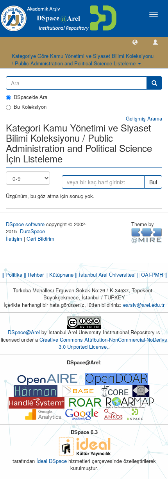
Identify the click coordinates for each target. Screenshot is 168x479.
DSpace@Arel (24, 332)
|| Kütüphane (58, 274)
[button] (135, 41)
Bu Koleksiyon (30, 106)
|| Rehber (33, 274)
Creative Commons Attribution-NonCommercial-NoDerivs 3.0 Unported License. (103, 343)
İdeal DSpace (51, 461)
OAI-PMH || (153, 274)
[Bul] (154, 83)
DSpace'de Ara (30, 97)
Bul (153, 182)
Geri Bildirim (40, 238)
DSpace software (25, 224)
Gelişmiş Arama (144, 118)
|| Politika (12, 274)
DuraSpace (32, 231)
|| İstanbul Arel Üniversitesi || (106, 274)
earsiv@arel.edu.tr (143, 304)
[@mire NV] (146, 235)
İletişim (14, 238)
